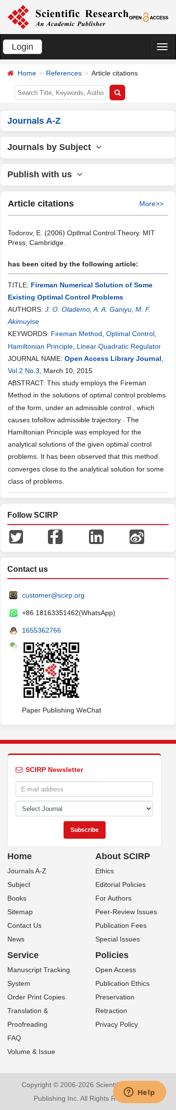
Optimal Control (130, 334)
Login (22, 47)
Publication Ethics (122, 983)
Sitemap (20, 912)
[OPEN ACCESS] (149, 16)
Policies (112, 955)
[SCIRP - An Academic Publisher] (68, 16)
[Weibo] (137, 536)
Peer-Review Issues (126, 912)
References (64, 73)
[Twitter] (16, 536)
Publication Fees (121, 925)
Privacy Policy (116, 1024)
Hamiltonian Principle (40, 346)
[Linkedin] (96, 536)
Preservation (114, 997)
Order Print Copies (36, 997)
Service (23, 955)
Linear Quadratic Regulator (119, 346)
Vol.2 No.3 (24, 371)
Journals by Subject (51, 147)
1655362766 (41, 630)
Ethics (104, 871)
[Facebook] (55, 536)
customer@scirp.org (53, 595)
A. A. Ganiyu (112, 309)
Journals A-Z (26, 871)
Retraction (111, 1011)
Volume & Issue (31, 1051)
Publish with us (42, 174)
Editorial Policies (120, 884)
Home (27, 73)
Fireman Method (76, 334)
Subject (18, 884)
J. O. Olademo (67, 309)
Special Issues (117, 939)
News (15, 939)
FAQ (14, 1038)
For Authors (113, 898)
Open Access (115, 970)
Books (16, 898)
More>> (151, 203)
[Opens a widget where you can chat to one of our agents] (139, 1093)
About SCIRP (122, 856)
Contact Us (24, 925)
